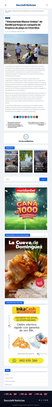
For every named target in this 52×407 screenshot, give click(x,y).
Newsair (29, 405)
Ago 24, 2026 (11, 170)
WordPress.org (8, 384)
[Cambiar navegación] (6, 5)
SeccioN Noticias (26, 5)
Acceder (7, 374)
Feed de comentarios (10, 381)
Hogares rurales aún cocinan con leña (40, 165)
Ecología (9, 10)
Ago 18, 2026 (25, 170)
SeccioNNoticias (13, 31)
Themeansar (36, 405)
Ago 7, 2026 (39, 170)
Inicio (6, 10)
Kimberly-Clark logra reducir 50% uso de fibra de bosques (26, 166)
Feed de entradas (9, 378)
